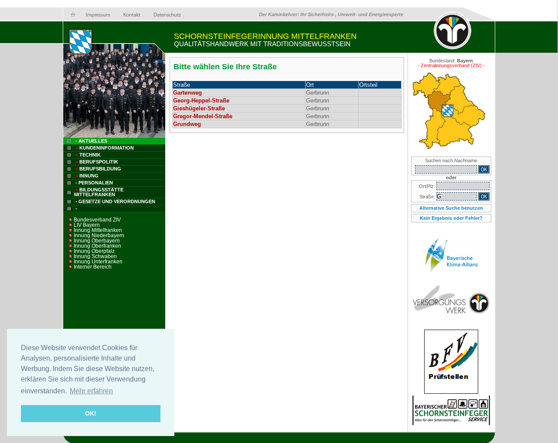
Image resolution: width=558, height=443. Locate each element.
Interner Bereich (93, 267)
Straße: (427, 196)
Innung (87, 175)
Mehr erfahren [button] (91, 391)
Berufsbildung (98, 168)
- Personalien (94, 182)
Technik (88, 154)
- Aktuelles (90, 140)
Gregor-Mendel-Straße (202, 116)
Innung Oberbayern (97, 241)
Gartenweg (187, 92)
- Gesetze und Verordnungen (115, 201)
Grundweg (187, 124)
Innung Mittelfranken (98, 230)
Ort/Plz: (427, 186)
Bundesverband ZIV (97, 220)
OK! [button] (90, 413)
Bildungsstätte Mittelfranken (98, 192)
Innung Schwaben (95, 256)
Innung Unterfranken (98, 262)
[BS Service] (451, 423)
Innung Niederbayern (99, 235)
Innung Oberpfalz (94, 251)
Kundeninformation (104, 147)
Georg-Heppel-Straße (201, 100)
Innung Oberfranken (97, 246)
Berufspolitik (96, 161)
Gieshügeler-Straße (199, 108)
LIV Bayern (87, 225)
